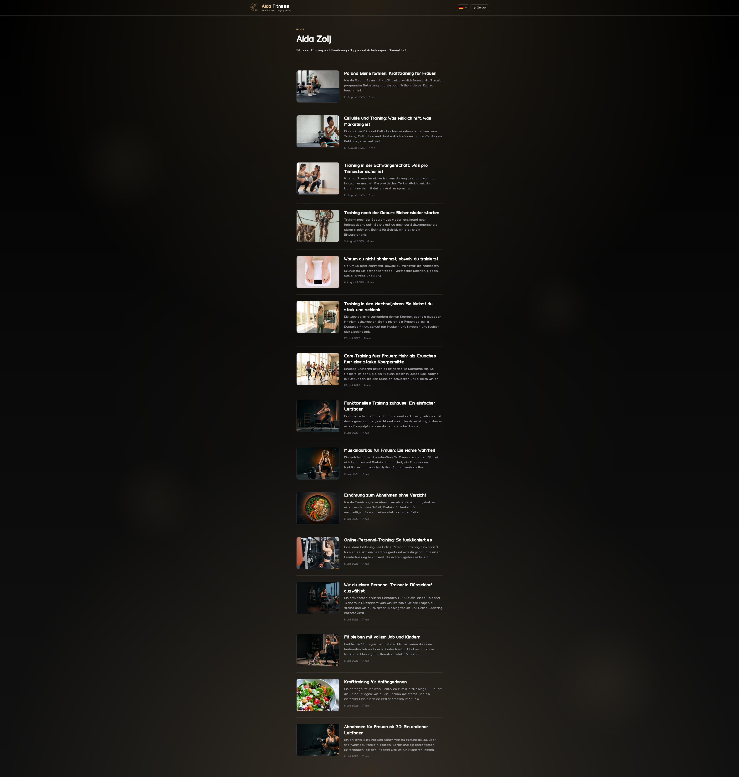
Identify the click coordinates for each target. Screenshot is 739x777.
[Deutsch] (463, 7)
